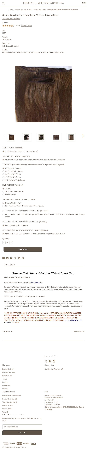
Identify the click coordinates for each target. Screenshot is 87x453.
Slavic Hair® (6, 409)
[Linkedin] (19, 258)
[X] (15, 258)
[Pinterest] (23, 258)
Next (83, 135)
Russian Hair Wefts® (9, 399)
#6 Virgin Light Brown (13, 177)
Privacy (5, 382)
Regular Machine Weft (13, 203)
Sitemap (5, 389)
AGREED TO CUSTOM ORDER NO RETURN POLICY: (25, 230)
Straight (8, 188)
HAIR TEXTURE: (12, 185)
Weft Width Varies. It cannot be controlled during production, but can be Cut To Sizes (35, 160)
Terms (4, 379)
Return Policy (7, 376)
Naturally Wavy (10, 194)
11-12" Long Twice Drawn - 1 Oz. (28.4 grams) (21, 151)
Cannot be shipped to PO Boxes (16, 225)
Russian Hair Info (8, 369)
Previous (4, 135)
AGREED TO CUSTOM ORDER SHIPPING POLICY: (24, 222)
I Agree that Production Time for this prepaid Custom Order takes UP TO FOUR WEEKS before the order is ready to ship (45, 215)
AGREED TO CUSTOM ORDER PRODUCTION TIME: (25, 211)
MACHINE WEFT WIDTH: (16, 156)
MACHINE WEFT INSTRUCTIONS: (19, 199)
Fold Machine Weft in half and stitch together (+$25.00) (25, 206)
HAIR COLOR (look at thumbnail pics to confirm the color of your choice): (33, 165)
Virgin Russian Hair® (9, 402)
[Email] (7, 258)
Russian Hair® (7, 405)
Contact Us (6, 385)
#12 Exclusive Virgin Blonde (15, 180)
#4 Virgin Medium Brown (14, 171)
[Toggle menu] (3, 3)
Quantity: (5, 239)
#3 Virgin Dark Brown (12, 168)
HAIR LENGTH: (12, 148)
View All (5, 412)
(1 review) (17, 26)
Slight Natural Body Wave (14, 191)
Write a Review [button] (26, 26)
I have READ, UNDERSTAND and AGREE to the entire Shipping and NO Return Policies (35, 234)
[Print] (11, 258)
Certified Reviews (8, 372)
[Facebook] (3, 258)
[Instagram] (54, 361)
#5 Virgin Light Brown (13, 174)
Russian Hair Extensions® (54, 369)
